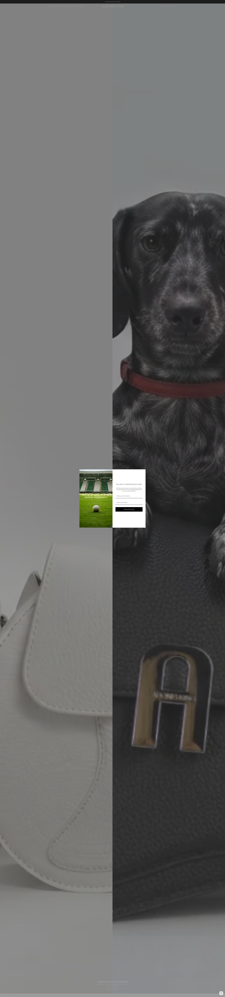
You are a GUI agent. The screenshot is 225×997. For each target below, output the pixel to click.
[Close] (143, 471)
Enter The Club (129, 509)
